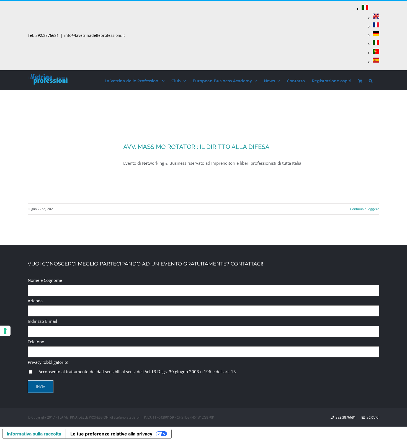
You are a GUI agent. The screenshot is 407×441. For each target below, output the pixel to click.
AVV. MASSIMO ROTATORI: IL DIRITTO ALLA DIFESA (196, 146)
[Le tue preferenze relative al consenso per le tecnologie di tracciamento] (5, 331)
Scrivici (372, 417)
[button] (370, 80)
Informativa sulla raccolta (34, 434)
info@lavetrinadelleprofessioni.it (94, 35)
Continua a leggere (364, 209)
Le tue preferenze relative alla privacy (111, 434)
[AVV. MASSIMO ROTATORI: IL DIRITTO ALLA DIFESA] (72, 170)
